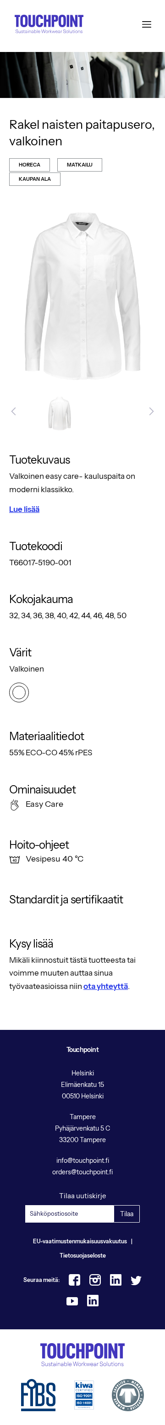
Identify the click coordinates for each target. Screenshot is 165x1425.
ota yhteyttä (105, 986)
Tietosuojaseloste (83, 1255)
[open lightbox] (82, 296)
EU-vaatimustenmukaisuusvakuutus (80, 1241)
